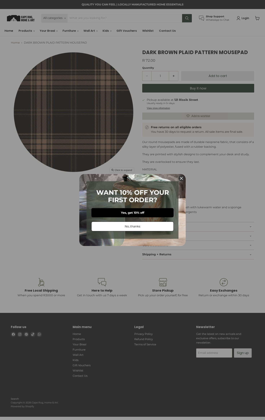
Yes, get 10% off (132, 212)
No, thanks (132, 226)
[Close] (181, 178)
